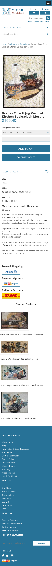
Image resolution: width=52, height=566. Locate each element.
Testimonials (8, 495)
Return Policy (8, 459)
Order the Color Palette (38, 21)
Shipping (6, 469)
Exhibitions (7, 505)
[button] (48, 3)
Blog (4, 508)
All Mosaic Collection (19, 44)
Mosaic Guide (8, 466)
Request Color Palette (12, 523)
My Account (7, 442)
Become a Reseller (10, 530)
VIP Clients (7, 498)
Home (4, 44)
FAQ (4, 445)
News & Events (9, 491)
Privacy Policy (8, 462)
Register (34, 9)
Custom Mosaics (9, 527)
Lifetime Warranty (10, 455)
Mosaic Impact (8, 472)
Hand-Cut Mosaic (10, 476)
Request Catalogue (10, 520)
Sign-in (45, 9)
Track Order (7, 452)
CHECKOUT (27, 157)
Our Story (6, 488)
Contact (5, 502)
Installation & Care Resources (15, 449)
